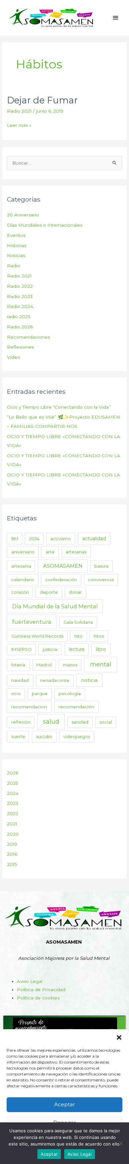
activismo (60, 538)
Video (13, 357)
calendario (22, 579)
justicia (50, 649)
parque (40, 693)
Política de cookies (38, 997)
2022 (12, 813)
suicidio (44, 736)
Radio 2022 (20, 286)
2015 (12, 864)
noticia (89, 680)
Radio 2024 (20, 306)
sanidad (79, 722)
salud (51, 721)
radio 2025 (18, 316)
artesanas (75, 551)
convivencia (101, 579)
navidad (20, 680)
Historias (16, 245)
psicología (70, 693)
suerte (18, 736)
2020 (13, 834)
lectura (76, 649)
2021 (12, 823)
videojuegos (76, 736)
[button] (119, 1037)
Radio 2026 (20, 326)
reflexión (20, 722)
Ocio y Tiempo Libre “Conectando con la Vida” (59, 407)
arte (50, 551)
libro (101, 649)
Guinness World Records (37, 636)
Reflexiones (20, 347)
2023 (12, 803)
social (106, 722)
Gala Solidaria (78, 622)
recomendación (76, 706)
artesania (21, 566)
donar (75, 592)
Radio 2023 (20, 296)
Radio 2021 (19, 111)
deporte (49, 592)
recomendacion (29, 706)
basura (101, 566)
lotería (18, 664)
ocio (16, 693)
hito (78, 636)
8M (14, 538)
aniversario (23, 551)
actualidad (94, 539)
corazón (20, 592)
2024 (34, 538)
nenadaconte (54, 680)
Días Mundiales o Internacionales (44, 225)
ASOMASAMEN (63, 566)
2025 (12, 783)
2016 (12, 854)
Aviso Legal (29, 981)
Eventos (16, 235)
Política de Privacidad (41, 989)
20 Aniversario (23, 214)
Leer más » (19, 124)
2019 (12, 844)
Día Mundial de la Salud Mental (55, 606)
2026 (12, 772)
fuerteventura (31, 622)
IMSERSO (21, 649)
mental (100, 664)
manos (70, 664)
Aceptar (64, 1104)
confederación (61, 579)
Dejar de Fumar (42, 100)
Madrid (44, 664)
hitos (99, 636)
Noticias (16, 255)
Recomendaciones (28, 337)
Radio (13, 265)
